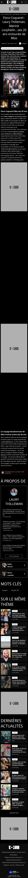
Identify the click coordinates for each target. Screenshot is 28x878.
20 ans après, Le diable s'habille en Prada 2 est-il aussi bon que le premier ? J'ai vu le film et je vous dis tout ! (19, 670)
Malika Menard (10, 565)
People (4, 590)
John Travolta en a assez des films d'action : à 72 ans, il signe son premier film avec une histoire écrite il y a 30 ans (19, 658)
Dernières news (8, 14)
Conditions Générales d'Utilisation (9, 852)
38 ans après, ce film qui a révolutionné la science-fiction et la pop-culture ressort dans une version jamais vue (19, 752)
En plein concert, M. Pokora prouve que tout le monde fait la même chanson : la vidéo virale (19, 778)
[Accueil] (11, 2)
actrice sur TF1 (9, 155)
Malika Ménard (17, 134)
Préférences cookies (20, 865)
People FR (15, 590)
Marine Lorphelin (18, 131)
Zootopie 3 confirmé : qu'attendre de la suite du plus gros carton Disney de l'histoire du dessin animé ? (18, 792)
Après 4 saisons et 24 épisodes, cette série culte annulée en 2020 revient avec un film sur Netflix (19, 738)
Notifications (6, 865)
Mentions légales (13, 854)
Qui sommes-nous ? (21, 852)
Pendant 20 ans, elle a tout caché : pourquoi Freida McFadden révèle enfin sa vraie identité (19, 616)
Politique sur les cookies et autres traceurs (13, 857)
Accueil (2, 14)
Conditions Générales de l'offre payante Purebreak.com (13, 862)
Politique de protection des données (13, 860)
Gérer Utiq (12, 865)
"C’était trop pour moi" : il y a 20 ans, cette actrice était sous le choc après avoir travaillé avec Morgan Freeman (19, 631)
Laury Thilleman (16, 14)
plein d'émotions (7, 442)
